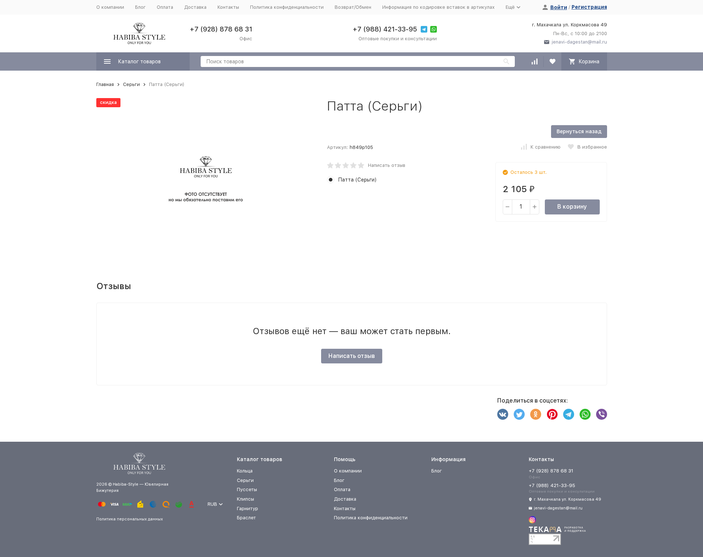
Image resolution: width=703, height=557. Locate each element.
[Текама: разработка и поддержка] (557, 531)
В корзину (572, 206)
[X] (519, 414)
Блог (140, 7)
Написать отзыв (386, 165)
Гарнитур (247, 508)
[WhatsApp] (585, 414)
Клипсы (245, 499)
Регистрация (589, 7)
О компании (110, 7)
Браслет (246, 517)
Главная (105, 84)
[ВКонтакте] (502, 414)
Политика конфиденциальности (287, 7)
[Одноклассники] (535, 414)
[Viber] (601, 414)
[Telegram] (568, 414)
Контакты (228, 7)
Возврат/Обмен (353, 7)
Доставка (195, 7)
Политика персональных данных (129, 519)
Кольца (245, 471)
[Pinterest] (552, 414)
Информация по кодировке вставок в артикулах (438, 7)
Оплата (165, 7)
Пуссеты (247, 489)
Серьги (131, 84)
